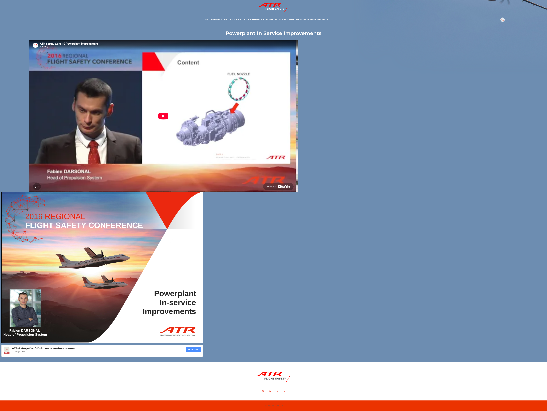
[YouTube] (284, 391)
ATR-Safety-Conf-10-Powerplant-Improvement (45, 348)
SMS (206, 20)
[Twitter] (277, 391)
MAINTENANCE (255, 20)
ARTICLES (283, 20)
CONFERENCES (270, 20)
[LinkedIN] (269, 391)
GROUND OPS (240, 20)
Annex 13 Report (297, 20)
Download (193, 349)
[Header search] (503, 20)
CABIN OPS (215, 20)
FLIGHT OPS (227, 20)
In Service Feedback (317, 20)
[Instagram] (262, 391)
